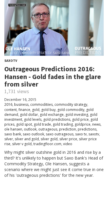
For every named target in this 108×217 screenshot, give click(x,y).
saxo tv (81, 134)
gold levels (32, 119)
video (67, 143)
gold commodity (70, 109)
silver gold (49, 139)
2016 (8, 104)
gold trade (42, 124)
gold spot (24, 124)
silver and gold (27, 139)
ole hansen (13, 129)
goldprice (82, 124)
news (96, 124)
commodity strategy (70, 104)
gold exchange (52, 114)
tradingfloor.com (47, 143)
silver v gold (22, 143)
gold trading (63, 124)
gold (35, 109)
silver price (68, 139)
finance (24, 109)
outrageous (47, 129)
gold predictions (56, 119)
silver (8, 139)
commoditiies (41, 104)
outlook (30, 129)
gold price (80, 119)
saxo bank (12, 134)
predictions (87, 129)
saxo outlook (33, 134)
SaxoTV (10, 60)
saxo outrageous (59, 134)
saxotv (93, 134)
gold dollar (29, 114)
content (10, 109)
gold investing (76, 114)
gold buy (48, 109)
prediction (67, 129)
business (21, 104)
